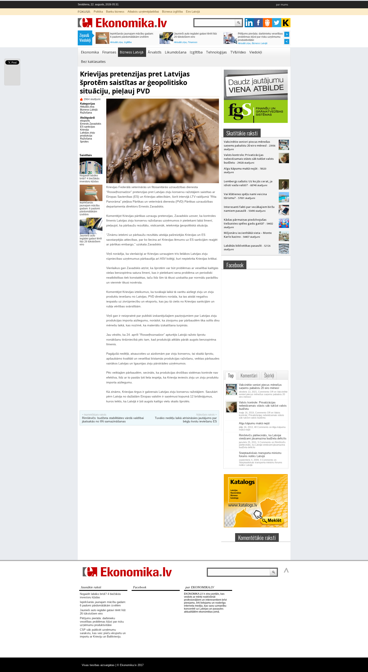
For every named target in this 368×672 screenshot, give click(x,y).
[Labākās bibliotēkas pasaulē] (284, 253)
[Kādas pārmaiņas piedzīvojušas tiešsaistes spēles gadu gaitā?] (284, 227)
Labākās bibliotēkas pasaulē (243, 246)
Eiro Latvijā (193, 11)
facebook (258, 22)
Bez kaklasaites (93, 61)
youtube (285, 22)
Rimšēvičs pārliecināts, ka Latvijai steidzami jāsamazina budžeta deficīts (262, 437)
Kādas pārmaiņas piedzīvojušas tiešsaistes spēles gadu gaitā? (245, 221)
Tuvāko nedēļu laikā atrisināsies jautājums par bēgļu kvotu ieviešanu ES (186, 419)
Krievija (84, 129)
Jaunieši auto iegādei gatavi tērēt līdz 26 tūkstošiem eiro (91, 240)
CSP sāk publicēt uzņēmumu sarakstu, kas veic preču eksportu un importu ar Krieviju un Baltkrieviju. (132, 37)
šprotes (84, 141)
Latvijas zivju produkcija (87, 134)
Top (231, 375)
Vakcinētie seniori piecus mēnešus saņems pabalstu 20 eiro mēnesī (247, 143)
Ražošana (86, 112)
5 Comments (262, 445)
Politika (98, 11)
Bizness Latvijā (131, 43)
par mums (282, 4)
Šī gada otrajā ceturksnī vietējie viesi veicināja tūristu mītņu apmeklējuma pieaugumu (259, 37)
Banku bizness (115, 11)
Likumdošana (175, 52)
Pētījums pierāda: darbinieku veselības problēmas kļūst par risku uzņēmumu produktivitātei (102, 622)
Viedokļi (255, 52)
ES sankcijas (87, 126)
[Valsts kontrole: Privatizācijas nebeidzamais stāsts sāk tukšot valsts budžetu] (284, 162)
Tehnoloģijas (216, 52)
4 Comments (260, 462)
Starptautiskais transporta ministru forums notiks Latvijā (260, 454)
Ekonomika (90, 52)
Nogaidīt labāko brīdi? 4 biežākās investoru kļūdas (89, 178)
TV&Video (238, 52)
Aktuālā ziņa (116, 43)
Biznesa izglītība (172, 11)
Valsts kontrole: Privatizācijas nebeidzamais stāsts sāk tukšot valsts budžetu (249, 158)
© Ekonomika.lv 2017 (130, 665)
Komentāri (248, 375)
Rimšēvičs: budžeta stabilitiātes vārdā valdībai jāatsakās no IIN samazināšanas (113, 419)
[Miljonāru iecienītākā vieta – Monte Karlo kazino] (284, 240)
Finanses (109, 52)
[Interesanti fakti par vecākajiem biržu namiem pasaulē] (284, 214)
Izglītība (196, 52)
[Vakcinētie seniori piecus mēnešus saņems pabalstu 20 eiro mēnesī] (284, 149)
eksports (85, 120)
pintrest (267, 22)
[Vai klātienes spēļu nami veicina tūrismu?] (284, 201)
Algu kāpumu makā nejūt (240, 168)
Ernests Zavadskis (90, 123)
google (249, 22)
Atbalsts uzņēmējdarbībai (143, 11)
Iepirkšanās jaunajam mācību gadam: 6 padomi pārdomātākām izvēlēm (90, 208)
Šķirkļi (269, 375)
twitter (276, 22)
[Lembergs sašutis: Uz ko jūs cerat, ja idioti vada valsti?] (284, 188)
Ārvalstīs (154, 52)
